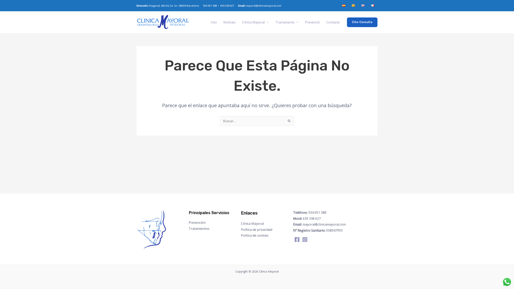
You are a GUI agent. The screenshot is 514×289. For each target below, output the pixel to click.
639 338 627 (227, 5)
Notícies (229, 22)
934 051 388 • (211, 5)
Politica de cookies (254, 235)
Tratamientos (199, 228)
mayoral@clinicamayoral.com (259, 5)
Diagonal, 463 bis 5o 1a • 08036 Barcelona (168, 5)
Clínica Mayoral (252, 223)
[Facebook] (297, 239)
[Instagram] (305, 239)
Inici (214, 22)
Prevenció (312, 22)
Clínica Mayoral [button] (253, 22)
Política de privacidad (256, 229)
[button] (362, 22)
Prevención (197, 222)
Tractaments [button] (285, 22)
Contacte (333, 22)
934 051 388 (309, 212)
